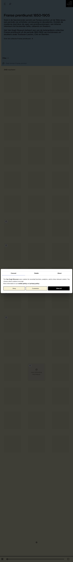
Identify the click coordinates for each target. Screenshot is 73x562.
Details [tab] (36, 273)
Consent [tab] (13, 273)
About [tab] (59, 273)
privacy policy (34, 283)
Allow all (59, 288)
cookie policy (22, 283)
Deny (14, 288)
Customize (35, 288)
